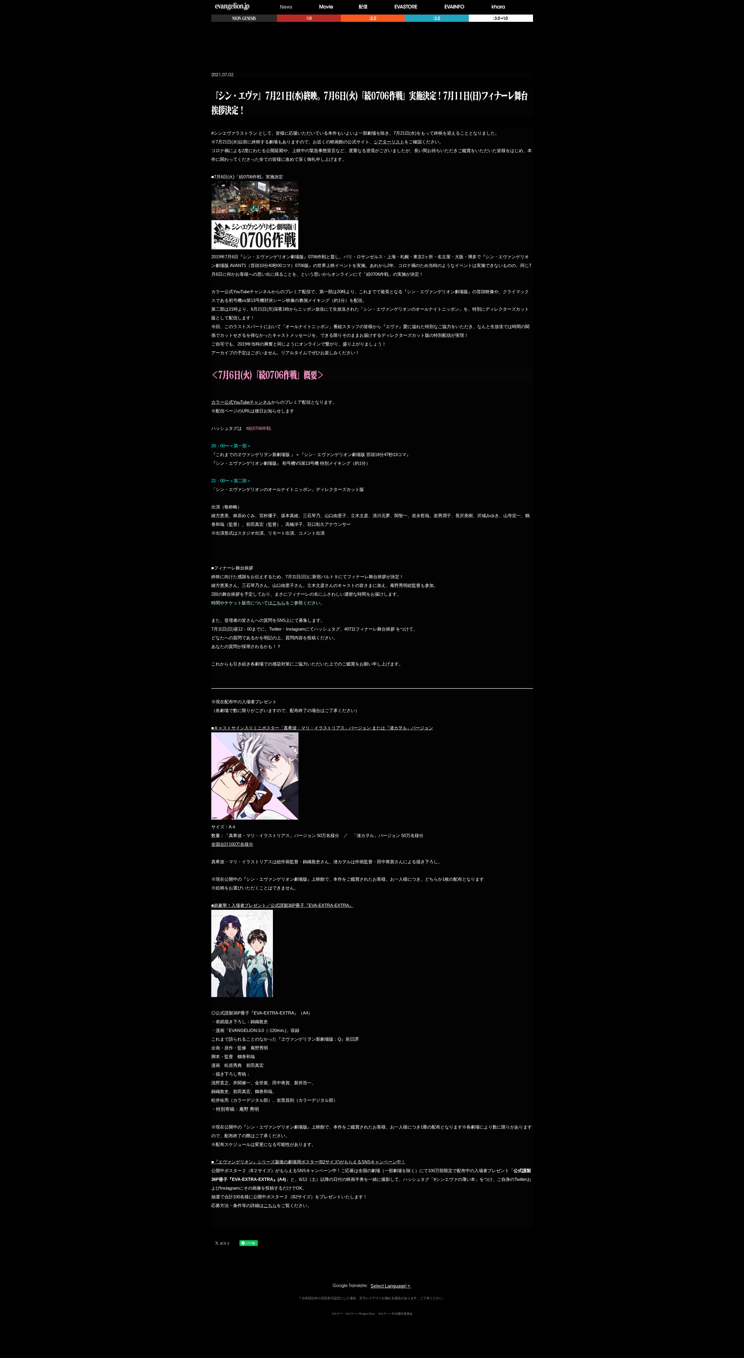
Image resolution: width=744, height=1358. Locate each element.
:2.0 (373, 18)
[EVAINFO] (456, 6)
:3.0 (437, 18)
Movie (326, 6)
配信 (364, 6)
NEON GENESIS (244, 18)
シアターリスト (389, 141)
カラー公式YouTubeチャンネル (241, 402)
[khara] (500, 6)
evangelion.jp (232, 7)
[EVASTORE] (407, 6)
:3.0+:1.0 (501, 18)
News (286, 6)
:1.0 (309, 18)
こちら (278, 602)
